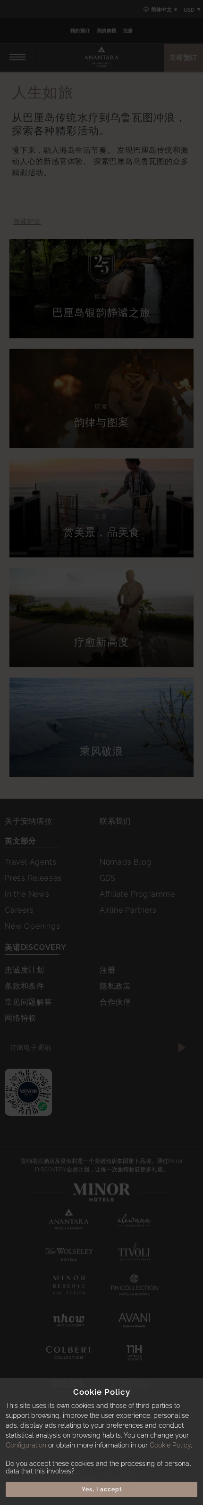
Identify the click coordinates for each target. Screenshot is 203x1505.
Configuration (26, 1445)
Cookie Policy (170, 1445)
